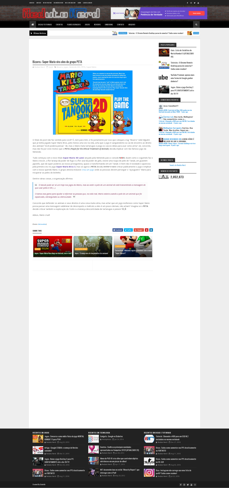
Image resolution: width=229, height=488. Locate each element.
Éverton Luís (168, 116)
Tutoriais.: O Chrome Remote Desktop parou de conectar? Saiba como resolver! (145, 33)
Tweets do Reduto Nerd (177, 165)
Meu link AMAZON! (70, 3)
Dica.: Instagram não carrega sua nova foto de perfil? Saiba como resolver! (173, 472)
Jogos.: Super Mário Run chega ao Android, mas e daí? (53, 253)
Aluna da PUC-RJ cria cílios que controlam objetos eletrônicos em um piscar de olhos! (119, 460)
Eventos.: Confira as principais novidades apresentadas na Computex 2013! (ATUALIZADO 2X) (119, 448)
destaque (111, 33)
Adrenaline (42, 224)
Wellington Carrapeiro (172, 127)
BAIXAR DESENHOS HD (172, 139)
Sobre (79, 3)
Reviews (97, 24)
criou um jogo (88, 169)
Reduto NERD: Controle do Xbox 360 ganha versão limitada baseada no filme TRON (175, 111)
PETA (83, 67)
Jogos (87, 24)
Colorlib (42, 484)
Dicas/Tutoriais (45, 24)
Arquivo (131, 24)
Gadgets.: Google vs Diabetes (111, 436)
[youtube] (198, 2)
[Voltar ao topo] (194, 484)
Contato (38, 3)
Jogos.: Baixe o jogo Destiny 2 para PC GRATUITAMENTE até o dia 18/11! (182, 90)
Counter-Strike (81, 249)
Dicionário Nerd (58, 3)
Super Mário (91, 67)
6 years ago (178, 123)
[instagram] (191, 2)
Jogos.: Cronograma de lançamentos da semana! (91, 253)
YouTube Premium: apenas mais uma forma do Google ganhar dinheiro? (182, 78)
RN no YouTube (47, 3)
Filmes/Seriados (74, 24)
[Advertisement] (93, 48)
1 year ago (184, 112)
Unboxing (109, 24)
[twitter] (194, 2)
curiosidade (120, 246)
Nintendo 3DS (74, 67)
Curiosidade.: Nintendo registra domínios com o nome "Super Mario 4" (133, 252)
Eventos (59, 24)
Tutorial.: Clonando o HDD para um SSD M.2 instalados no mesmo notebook (172, 438)
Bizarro (60, 67)
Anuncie (31, 3)
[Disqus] (93, 324)
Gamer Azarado (87, 3)
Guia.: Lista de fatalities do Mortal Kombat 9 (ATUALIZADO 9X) (182, 53)
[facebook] (187, 2)
